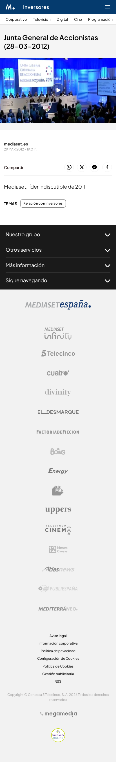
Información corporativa (58, 643)
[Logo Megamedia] (61, 714)
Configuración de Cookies (58, 658)
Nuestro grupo (23, 234)
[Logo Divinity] (58, 393)
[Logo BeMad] (58, 491)
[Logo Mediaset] (58, 308)
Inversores (36, 7)
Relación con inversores (43, 203)
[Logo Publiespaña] (58, 589)
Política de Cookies (58, 666)
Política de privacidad (58, 651)
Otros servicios (24, 249)
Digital (62, 19)
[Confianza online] (58, 740)
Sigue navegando (26, 280)
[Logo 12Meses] (58, 549)
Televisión (41, 19)
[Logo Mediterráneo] (58, 608)
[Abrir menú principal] (107, 7)
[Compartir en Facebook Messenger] (94, 167)
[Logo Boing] (58, 451)
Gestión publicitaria (58, 674)
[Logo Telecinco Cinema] (58, 530)
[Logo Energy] (58, 471)
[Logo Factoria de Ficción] (58, 432)
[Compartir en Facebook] (107, 167)
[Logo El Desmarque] (58, 412)
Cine (78, 19)
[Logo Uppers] (58, 510)
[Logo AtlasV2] (58, 569)
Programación (100, 19)
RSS (58, 681)
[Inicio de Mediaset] (10, 7)
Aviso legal (58, 636)
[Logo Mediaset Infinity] (58, 334)
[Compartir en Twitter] (82, 167)
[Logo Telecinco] (58, 353)
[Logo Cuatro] (58, 373)
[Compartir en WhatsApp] (69, 167)
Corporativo (16, 19)
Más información (25, 265)
